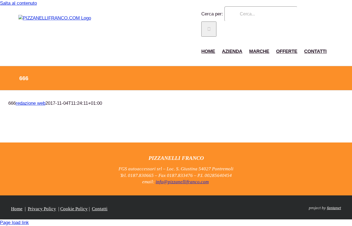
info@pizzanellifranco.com (182, 181)
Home (17, 208)
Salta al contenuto (18, 3)
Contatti (100, 208)
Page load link (14, 222)
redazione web (30, 103)
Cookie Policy (74, 208)
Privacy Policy (42, 208)
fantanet (334, 208)
